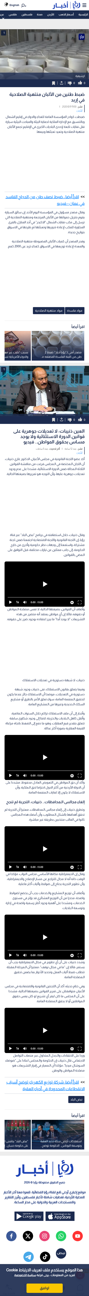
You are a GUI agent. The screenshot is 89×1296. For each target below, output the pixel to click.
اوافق (44, 1288)
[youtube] (77, 1236)
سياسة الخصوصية (25, 1275)
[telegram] (28, 1257)
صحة (39, 14)
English (14, 5)
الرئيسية (83, 14)
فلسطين (27, 14)
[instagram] (44, 1236)
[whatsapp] (61, 1236)
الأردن (50, 14)
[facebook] (11, 1236)
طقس (13, 14)
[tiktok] (45, 1257)
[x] (28, 1236)
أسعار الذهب (66, 14)
